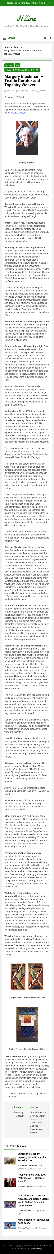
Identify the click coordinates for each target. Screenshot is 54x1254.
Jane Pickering (26, 1186)
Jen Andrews (25, 1210)
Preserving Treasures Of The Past (22, 69)
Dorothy (10, 90)
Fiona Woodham (27, 1227)
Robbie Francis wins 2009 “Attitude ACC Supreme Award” (25, 3)
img (17, 65)
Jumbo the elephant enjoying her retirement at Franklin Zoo (32, 1157)
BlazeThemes (36, 1248)
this (45, 1093)
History (9, 65)
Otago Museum (18, 113)
